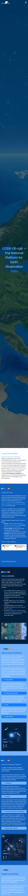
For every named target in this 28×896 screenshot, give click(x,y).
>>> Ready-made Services (10, 828)
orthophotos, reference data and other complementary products (14, 611)
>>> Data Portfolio (8, 716)
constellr (23, 607)
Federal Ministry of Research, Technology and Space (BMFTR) (13, 504)
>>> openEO (6, 796)
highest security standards (13, 527)
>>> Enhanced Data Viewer (10, 693)
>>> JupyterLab (7, 783)
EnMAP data (15, 600)
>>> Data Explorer (8, 679)
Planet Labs (17, 607)
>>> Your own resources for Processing (13, 811)
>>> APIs (5, 705)
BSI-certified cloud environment (14, 524)
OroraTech (9, 609)
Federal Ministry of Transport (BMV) (11, 501)
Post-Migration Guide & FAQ (16, 468)
